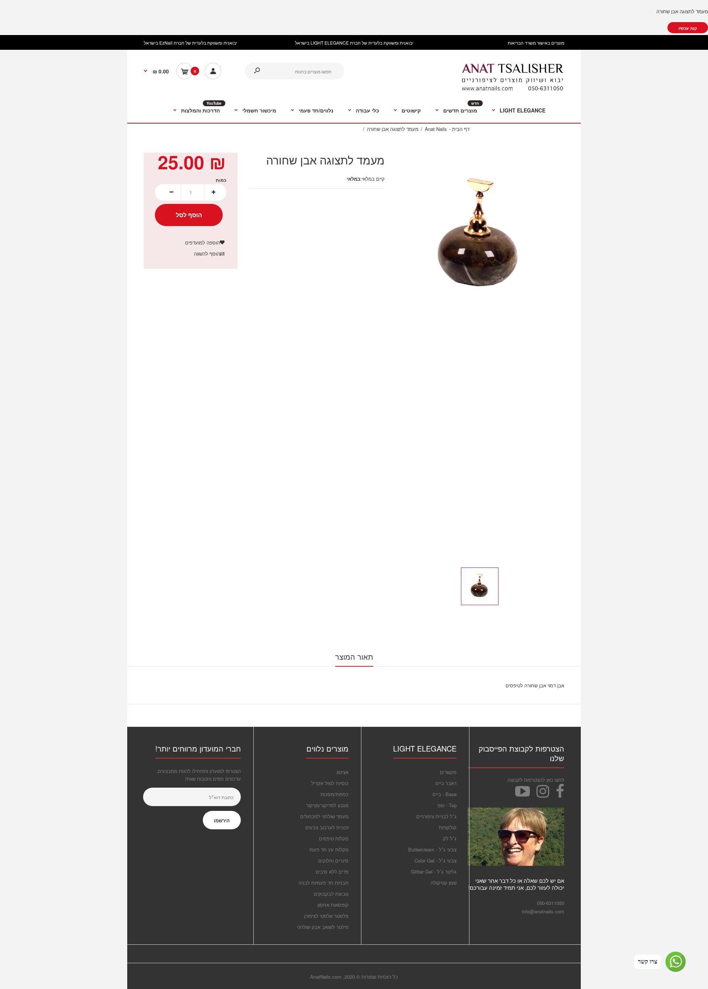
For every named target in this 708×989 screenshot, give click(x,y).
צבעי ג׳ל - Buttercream (432, 849)
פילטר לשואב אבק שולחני (322, 926)
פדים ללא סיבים (332, 871)
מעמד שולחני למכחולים (324, 816)
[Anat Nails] (512, 89)
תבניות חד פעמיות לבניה (323, 882)
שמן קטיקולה (444, 882)
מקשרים (448, 771)
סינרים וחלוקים (333, 860)
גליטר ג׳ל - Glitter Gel (434, 871)
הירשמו (222, 820)
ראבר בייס (446, 783)
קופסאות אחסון (332, 904)
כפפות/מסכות (334, 794)
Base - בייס (445, 794)
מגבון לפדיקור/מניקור (327, 805)
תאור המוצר (354, 656)
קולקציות (448, 827)
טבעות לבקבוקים (331, 893)
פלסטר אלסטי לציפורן (326, 915)
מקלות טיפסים (333, 838)
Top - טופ (447, 805)
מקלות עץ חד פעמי (328, 849)
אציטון (342, 771)
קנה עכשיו (687, 28)
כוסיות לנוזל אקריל (329, 783)
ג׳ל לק (450, 838)
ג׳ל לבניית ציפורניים (436, 816)
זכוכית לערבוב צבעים (326, 827)
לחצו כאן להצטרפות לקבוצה (535, 779)
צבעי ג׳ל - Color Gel (435, 860)
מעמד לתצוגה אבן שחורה (682, 11)
